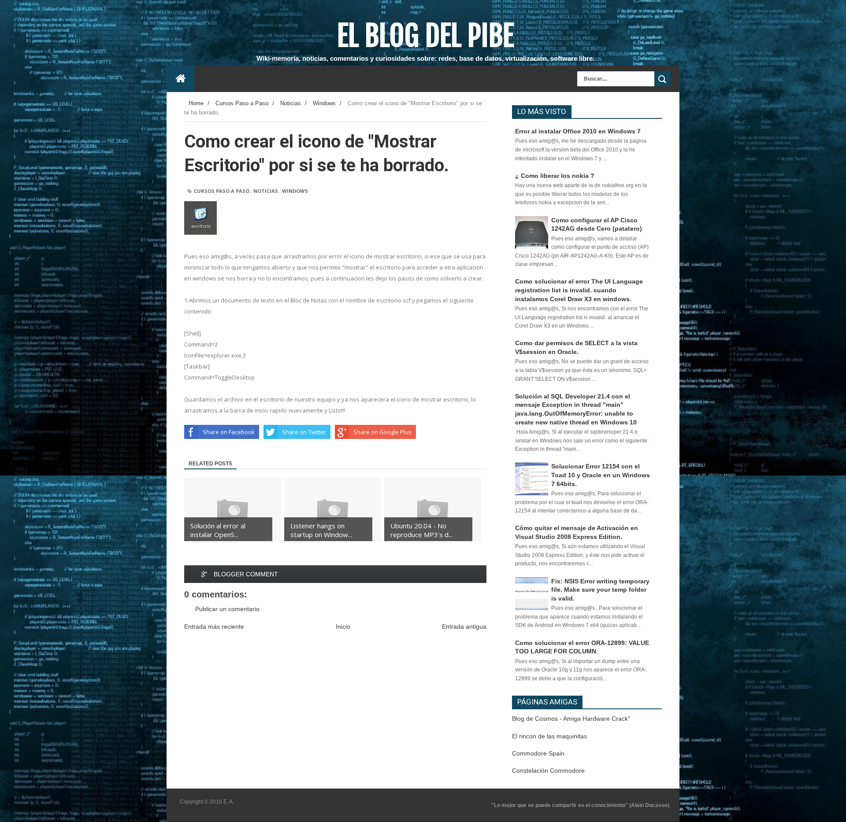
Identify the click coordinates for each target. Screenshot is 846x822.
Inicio (343, 626)
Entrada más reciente (214, 626)
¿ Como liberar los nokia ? (554, 175)
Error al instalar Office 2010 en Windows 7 (578, 131)
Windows (295, 190)
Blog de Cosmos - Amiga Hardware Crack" (571, 718)
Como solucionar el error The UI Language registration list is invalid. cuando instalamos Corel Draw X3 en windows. (579, 290)
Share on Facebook (229, 432)
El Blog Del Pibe (425, 36)
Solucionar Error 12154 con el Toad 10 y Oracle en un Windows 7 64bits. (600, 475)
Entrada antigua (464, 626)
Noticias (265, 190)
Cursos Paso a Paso (221, 190)
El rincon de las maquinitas (549, 736)
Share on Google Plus (382, 432)
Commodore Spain (538, 753)
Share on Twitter (304, 432)
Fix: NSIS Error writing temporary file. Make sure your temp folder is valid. (600, 590)
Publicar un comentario (227, 608)
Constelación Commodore (548, 770)
